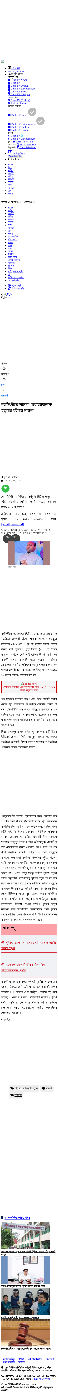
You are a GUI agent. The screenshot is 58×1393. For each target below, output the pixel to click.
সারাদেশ (11, 182)
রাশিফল (11, 265)
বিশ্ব (9, 185)
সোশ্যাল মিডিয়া (14, 259)
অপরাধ (10, 254)
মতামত (10, 242)
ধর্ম (9, 274)
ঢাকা (3, 384)
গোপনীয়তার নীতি (35, 1359)
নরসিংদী (4, 395)
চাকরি (10, 248)
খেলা (9, 190)
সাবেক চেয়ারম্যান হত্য (26, 1088)
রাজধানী (11, 179)
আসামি (18, 1095)
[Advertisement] (29, 30)
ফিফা (10, 167)
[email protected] (12, 524)
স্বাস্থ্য (10, 251)
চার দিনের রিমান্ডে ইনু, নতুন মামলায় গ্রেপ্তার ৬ (20, 1317)
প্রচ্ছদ (4, 363)
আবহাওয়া (11, 262)
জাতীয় (10, 170)
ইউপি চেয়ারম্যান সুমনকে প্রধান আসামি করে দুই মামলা (23, 1286)
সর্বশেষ (10, 164)
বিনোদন (11, 187)
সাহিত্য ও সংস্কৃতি (15, 271)
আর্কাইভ (21, 1362)
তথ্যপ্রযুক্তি (13, 236)
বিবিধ (10, 268)
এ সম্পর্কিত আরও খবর (17, 1218)
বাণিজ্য (10, 176)
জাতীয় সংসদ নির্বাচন (16, 277)
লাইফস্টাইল (12, 239)
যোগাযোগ (50, 1359)
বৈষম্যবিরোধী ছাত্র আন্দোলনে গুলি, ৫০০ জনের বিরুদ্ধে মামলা (26, 1348)
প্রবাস (10, 193)
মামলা (49, 1088)
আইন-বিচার (12, 257)
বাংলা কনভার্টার (9, 1362)
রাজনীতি (11, 173)
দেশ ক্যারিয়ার (13, 280)
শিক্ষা (10, 245)
